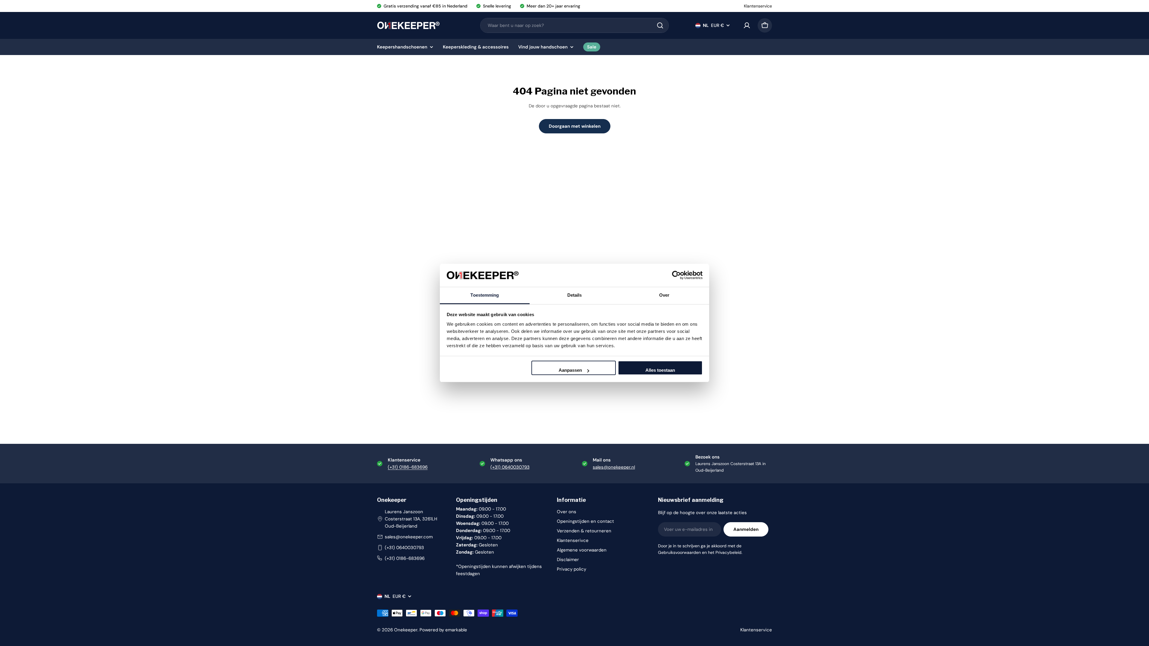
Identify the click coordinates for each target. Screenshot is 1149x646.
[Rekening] (746, 25)
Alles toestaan (660, 370)
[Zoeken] (660, 25)
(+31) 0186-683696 (408, 467)
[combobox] (574, 25)
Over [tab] (664, 295)
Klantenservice (758, 6)
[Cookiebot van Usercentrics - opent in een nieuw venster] (676, 275)
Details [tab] (574, 295)
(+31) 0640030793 (404, 548)
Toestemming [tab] (484, 295)
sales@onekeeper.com (409, 537)
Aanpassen (570, 370)
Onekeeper (405, 630)
